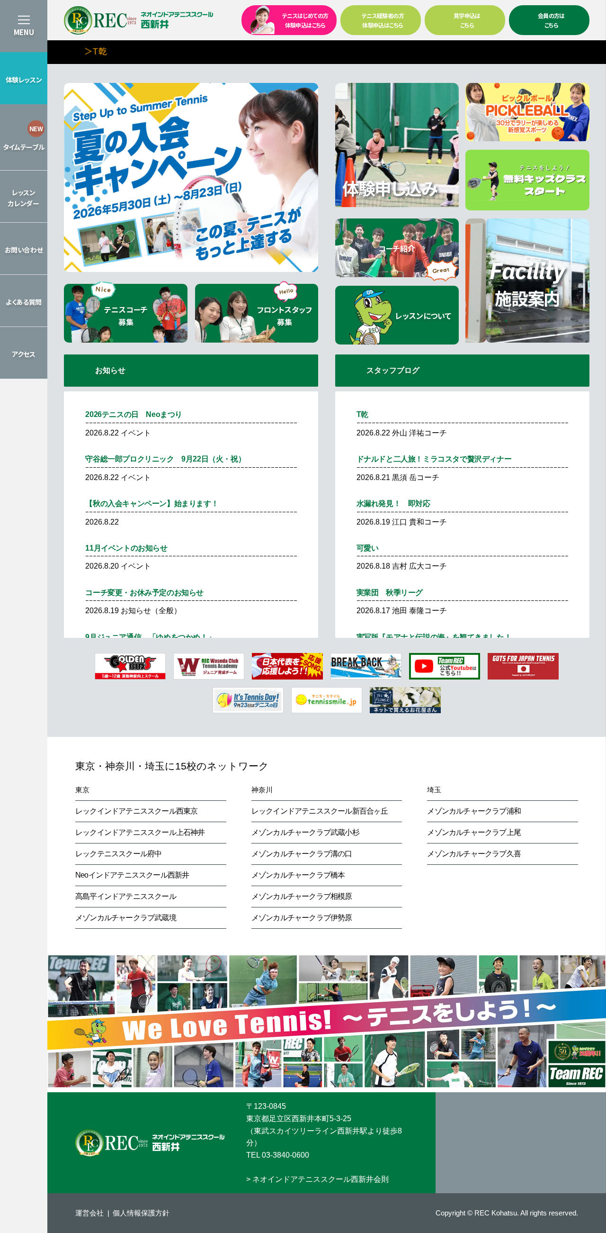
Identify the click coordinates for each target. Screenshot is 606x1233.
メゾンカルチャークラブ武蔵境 (125, 918)
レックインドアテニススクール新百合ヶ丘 (319, 811)
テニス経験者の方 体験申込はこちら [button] (383, 19)
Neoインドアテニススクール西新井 (132, 875)
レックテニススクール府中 (118, 854)
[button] (23, 78)
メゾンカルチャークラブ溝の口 (301, 854)
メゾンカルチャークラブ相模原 (301, 896)
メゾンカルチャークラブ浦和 (474, 811)
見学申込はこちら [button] (467, 19)
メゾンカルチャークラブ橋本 (298, 875)
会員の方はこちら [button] (551, 19)
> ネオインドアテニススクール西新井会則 (317, 1179)
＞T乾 (89, 50)
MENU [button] (24, 32)
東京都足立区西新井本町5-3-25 (298, 1119)
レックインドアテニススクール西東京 (136, 811)
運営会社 (89, 1213)
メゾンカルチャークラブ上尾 (474, 832)
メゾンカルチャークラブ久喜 (474, 854)
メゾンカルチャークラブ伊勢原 (301, 918)
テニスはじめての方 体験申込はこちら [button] (305, 19)
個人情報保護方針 (141, 1213)
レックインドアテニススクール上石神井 (140, 832)
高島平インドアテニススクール (125, 896)
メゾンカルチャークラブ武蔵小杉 (305, 832)
